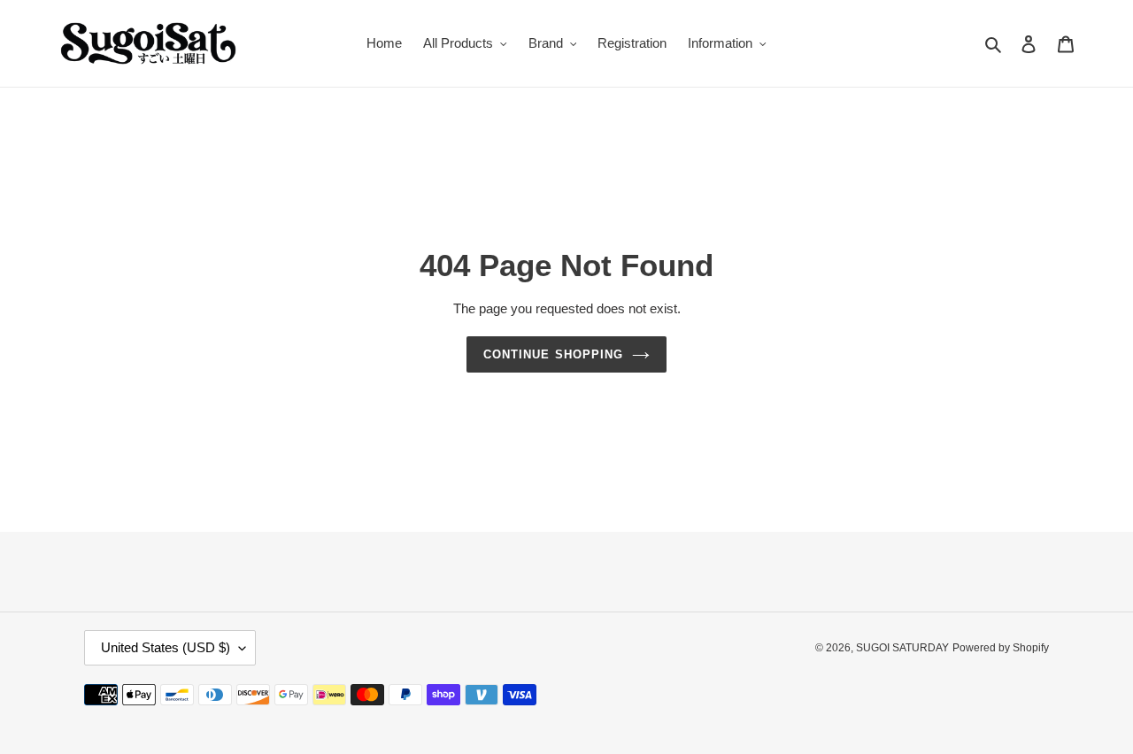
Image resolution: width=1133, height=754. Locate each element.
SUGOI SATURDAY (902, 648)
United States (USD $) (165, 647)
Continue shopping (553, 354)
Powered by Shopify (1000, 648)
